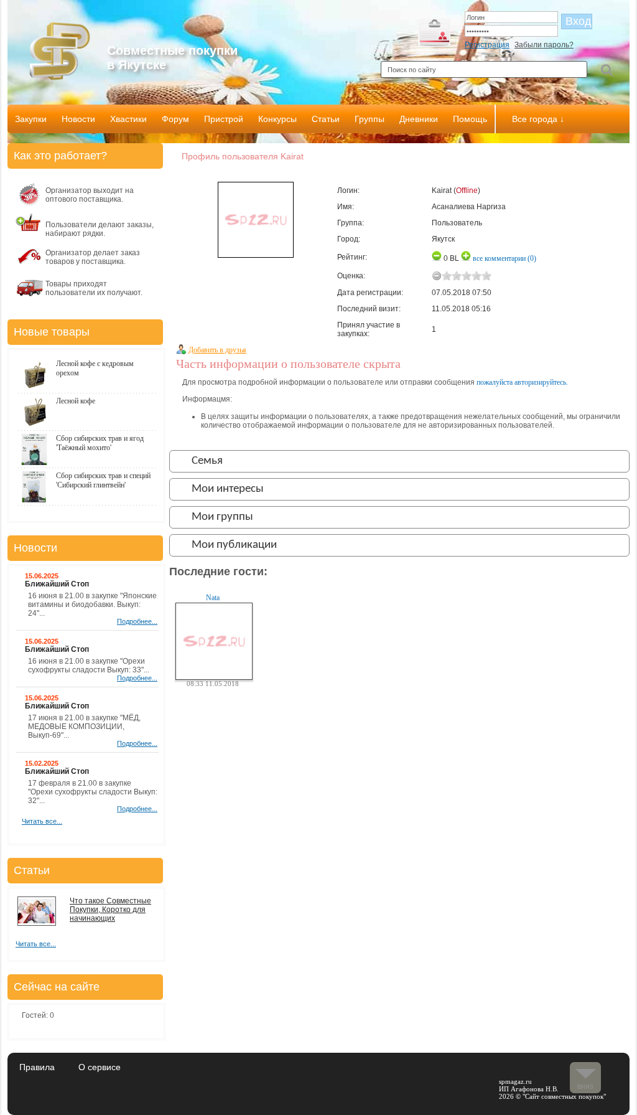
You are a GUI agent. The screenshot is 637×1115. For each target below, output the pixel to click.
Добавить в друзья (217, 350)
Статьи (326, 119)
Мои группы (222, 517)
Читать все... (42, 821)
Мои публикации (234, 545)
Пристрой (223, 119)
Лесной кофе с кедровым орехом (95, 368)
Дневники (418, 119)
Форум (175, 119)
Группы (369, 119)
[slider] (466, 276)
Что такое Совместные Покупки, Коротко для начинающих (110, 909)
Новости (78, 119)
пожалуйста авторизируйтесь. (522, 382)
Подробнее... (137, 621)
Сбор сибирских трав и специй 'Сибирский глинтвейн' (103, 480)
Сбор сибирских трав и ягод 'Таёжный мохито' (100, 443)
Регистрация (487, 44)
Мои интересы (228, 489)
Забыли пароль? (544, 44)
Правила (37, 1067)
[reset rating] (437, 276)
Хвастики (128, 119)
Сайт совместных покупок (564, 1096)
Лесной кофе (75, 401)
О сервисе (99, 1067)
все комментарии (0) (504, 258)
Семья (207, 461)
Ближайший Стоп (57, 584)
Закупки (31, 119)
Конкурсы (277, 119)
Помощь (470, 119)
